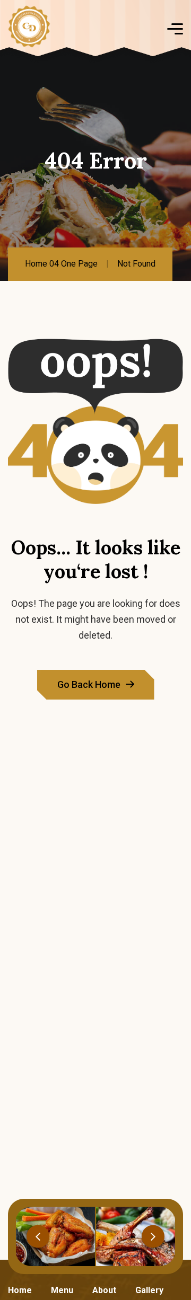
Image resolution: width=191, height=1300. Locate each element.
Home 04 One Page (61, 264)
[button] (38, 1236)
